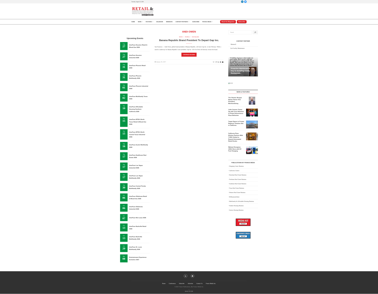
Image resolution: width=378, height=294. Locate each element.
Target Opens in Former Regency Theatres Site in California (236, 123)
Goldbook (159, 21)
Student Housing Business (236, 205)
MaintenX (233, 44)
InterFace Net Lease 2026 (137, 217)
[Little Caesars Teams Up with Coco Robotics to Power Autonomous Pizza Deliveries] (252, 113)
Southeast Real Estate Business (237, 183)
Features (149, 21)
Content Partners (182, 21)
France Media (206, 21)
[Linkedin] (242, 1)
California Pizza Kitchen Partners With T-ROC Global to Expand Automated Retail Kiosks (235, 137)
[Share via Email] (222, 62)
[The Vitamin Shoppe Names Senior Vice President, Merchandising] (252, 101)
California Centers (234, 170)
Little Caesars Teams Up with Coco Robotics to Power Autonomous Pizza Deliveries (236, 112)
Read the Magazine (228, 21)
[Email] (245, 1)
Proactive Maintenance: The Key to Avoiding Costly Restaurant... (242, 70)
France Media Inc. (211, 283)
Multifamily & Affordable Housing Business (241, 201)
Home (133, 21)
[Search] (255, 32)
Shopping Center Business (236, 166)
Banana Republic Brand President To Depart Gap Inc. (189, 40)
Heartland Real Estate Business (237, 175)
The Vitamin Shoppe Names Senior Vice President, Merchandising (235, 100)
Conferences (172, 283)
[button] (230, 66)
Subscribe (195, 21)
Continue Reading (189, 54)
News (139, 21)
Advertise (190, 283)
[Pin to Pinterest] (220, 62)
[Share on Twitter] (218, 62)
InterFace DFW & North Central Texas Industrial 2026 (137, 134)
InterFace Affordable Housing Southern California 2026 (136, 109)
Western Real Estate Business (237, 192)
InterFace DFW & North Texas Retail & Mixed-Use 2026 (137, 122)
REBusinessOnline (234, 197)
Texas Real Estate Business (236, 188)
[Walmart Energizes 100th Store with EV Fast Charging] (252, 150)
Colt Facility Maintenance (237, 48)
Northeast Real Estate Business (237, 179)
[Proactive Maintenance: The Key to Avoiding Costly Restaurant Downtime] (243, 66)
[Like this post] (213, 62)
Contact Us (199, 283)
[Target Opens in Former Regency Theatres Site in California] (252, 124)
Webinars (169, 21)
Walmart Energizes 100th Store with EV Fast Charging (234, 149)
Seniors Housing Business (236, 210)
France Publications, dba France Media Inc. (191, 286)
